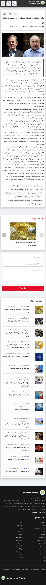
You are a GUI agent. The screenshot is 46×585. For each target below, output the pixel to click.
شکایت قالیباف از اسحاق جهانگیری (15, 193)
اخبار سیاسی (40, 80)
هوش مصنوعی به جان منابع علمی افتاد (17, 471)
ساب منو (20, 543)
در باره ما (20, 531)
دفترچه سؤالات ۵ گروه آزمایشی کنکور (18, 321)
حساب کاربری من (40, 528)
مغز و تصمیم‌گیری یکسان (21, 409)
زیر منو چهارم (41, 540)
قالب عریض (41, 554)
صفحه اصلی (19, 546)
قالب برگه (42, 552)
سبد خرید (42, 546)
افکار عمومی (38, 189)
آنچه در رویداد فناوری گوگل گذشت (18, 459)
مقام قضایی (18, 196)
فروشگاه (20, 549)
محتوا (21, 554)
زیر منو (21, 534)
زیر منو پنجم (19, 537)
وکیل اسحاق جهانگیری (35, 204)
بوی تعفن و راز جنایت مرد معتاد (19, 368)
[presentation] (42, 235)
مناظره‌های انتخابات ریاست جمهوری (19, 200)
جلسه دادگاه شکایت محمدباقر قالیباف (21, 189)
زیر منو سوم (41, 543)
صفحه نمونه (41, 549)
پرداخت (20, 522)
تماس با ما (42, 525)
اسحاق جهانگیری (16, 186)
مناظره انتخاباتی (37, 200)
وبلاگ (43, 557)
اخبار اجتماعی (38, 186)
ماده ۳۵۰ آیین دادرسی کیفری (33, 196)
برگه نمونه (42, 522)
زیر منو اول (42, 537)
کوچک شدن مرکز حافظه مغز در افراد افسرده (16, 356)
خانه (22, 528)
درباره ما (43, 534)
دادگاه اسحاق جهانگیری (35, 193)
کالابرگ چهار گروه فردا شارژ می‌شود (18, 394)
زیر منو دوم (19, 540)
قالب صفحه (19, 552)
